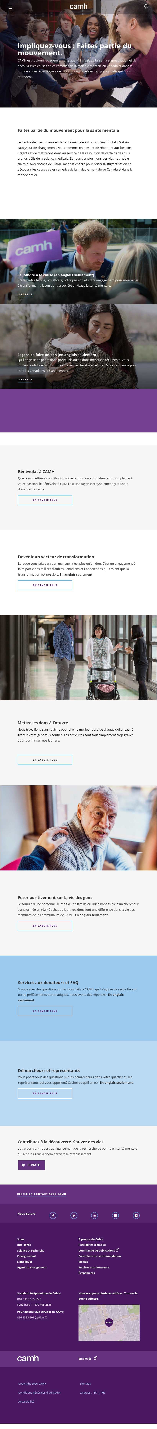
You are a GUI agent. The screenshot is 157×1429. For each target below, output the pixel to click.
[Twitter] (73, 1215)
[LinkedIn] (94, 1215)
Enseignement (26, 1256)
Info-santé (24, 1245)
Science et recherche (30, 1250)
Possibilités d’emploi (92, 1245)
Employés (85, 1358)
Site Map (85, 1383)
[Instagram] (115, 1215)
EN (95, 1392)
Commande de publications (96, 1250)
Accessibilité (26, 1401)
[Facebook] (53, 1215)
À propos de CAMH (91, 1239)
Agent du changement (32, 1267)
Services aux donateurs (93, 1267)
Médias (83, 1261)
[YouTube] (136, 1215)
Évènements (86, 1273)
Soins (20, 1239)
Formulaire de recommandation (99, 1256)
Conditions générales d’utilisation (39, 1392)
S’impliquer (24, 1261)
